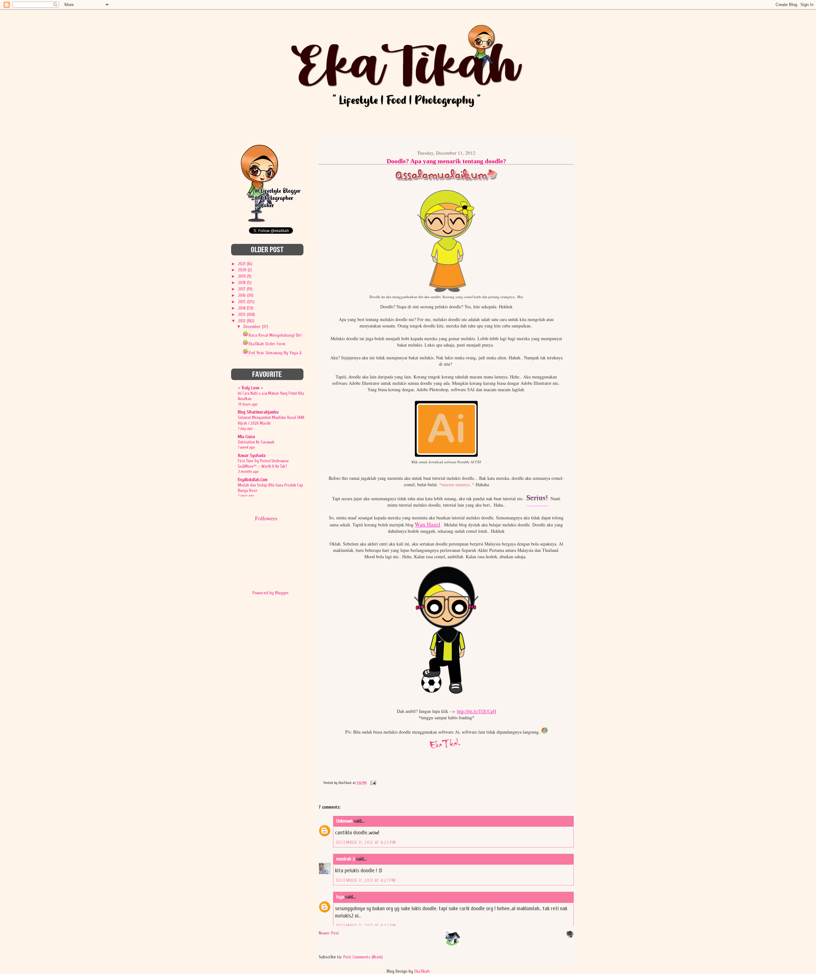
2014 (242, 308)
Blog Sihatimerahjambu (258, 412)
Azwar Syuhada (252, 455)
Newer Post (329, 933)
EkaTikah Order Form (267, 344)
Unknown (344, 821)
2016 (242, 295)
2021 (242, 264)
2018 (242, 282)
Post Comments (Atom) (363, 957)
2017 (242, 289)
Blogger (281, 593)
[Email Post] (372, 782)
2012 (242, 321)
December (253, 326)
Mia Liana (246, 436)
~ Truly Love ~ (250, 388)
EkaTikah (422, 971)
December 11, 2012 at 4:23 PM (366, 842)
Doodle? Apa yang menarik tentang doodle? (446, 161)
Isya (340, 897)
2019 (242, 276)
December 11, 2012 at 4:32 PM (366, 925)
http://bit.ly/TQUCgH (476, 711)
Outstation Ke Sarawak (256, 442)
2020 (243, 270)
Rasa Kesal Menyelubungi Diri (275, 335)
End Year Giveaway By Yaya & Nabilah (274, 355)
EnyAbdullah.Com (252, 479)
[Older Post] (570, 936)
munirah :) (345, 859)
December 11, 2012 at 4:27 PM (366, 880)
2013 (242, 314)
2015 (242, 301)
